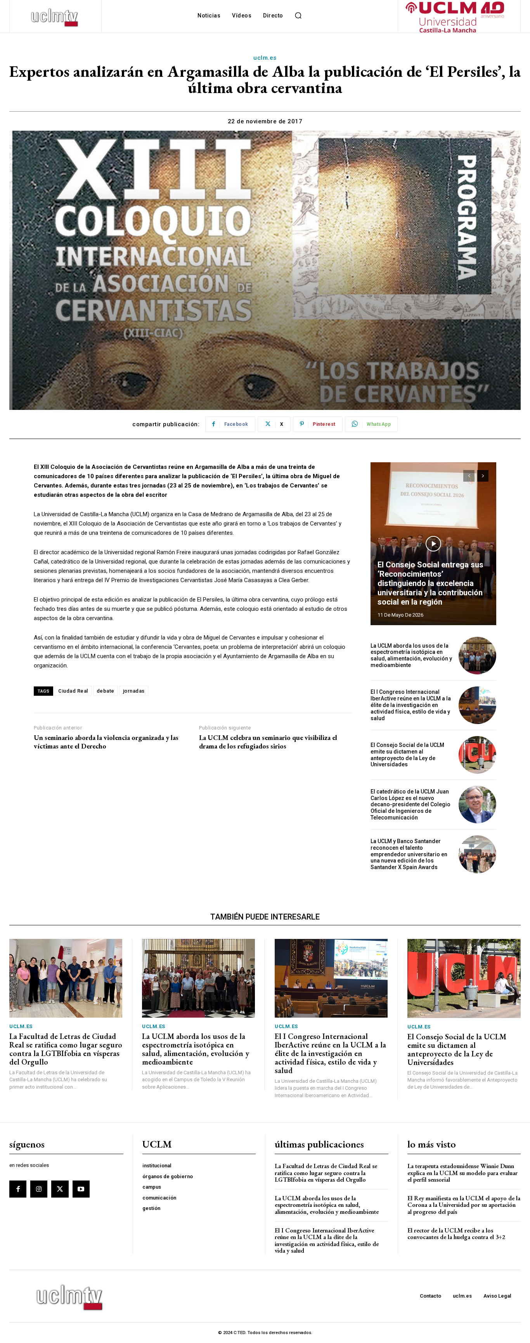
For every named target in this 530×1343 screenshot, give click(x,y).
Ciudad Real (73, 691)
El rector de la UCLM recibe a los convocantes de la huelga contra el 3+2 (456, 1233)
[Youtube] (81, 1189)
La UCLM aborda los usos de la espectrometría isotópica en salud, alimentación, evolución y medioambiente (411, 655)
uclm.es (265, 57)
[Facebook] (17, 1189)
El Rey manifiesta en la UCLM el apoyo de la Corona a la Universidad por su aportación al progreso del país (463, 1205)
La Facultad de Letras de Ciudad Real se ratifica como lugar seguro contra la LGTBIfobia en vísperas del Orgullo (65, 1049)
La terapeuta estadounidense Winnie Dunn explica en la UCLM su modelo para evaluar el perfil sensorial (462, 1173)
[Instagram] (38, 1189)
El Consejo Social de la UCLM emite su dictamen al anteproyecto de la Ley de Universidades (407, 754)
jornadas (134, 691)
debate (105, 691)
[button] (298, 15)
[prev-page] (469, 476)
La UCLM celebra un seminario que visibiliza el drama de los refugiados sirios (268, 741)
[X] (59, 1189)
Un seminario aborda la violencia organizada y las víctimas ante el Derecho (106, 741)
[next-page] (482, 476)
